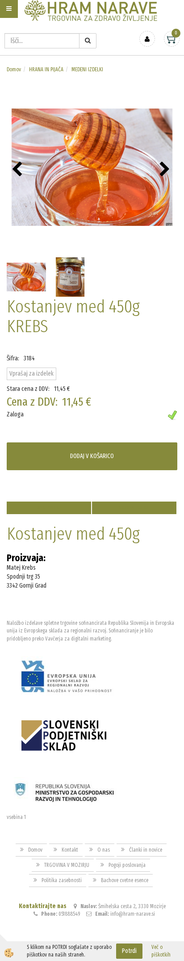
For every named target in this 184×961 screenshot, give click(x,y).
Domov (14, 69)
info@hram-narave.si (132, 914)
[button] (166, 169)
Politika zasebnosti (62, 880)
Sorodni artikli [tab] (134, 508)
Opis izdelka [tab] (49, 508)
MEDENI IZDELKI (87, 69)
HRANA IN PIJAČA (46, 69)
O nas (103, 850)
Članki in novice (145, 850)
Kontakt (70, 850)
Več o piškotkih (161, 951)
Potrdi (129, 951)
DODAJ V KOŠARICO (92, 456)
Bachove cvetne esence (124, 880)
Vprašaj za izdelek (31, 373)
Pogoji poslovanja (127, 865)
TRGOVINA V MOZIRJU (66, 865)
